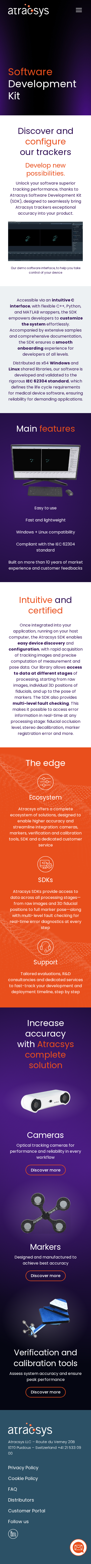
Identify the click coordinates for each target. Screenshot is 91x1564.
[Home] (28, 10)
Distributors (21, 1500)
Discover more (45, 1170)
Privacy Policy (23, 1467)
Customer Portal (26, 1511)
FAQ (12, 1489)
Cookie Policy (23, 1478)
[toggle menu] (79, 10)
